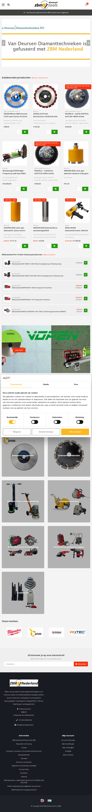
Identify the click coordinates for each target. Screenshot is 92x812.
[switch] (34, 422)
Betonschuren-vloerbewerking (13, 481)
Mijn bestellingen (68, 744)
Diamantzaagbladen (9, 435)
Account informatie (68, 740)
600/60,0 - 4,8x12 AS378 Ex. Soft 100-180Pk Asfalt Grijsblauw (77, 116)
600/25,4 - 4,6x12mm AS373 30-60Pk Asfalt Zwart (44, 173)
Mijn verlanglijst (68, 747)
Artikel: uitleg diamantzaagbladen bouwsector (24, 786)
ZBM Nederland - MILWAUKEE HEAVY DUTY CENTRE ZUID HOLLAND (24, 781)
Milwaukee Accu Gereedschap (13, 527)
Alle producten (68, 755)
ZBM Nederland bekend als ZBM (24, 740)
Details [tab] (46, 384)
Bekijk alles (49, 255)
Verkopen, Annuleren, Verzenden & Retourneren (24, 751)
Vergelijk (68, 751)
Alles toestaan (75, 432)
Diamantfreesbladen (55, 435)
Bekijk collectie (39, 78)
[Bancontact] (50, 800)
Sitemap (24, 777)
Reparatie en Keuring (24, 744)
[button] (3, 43)
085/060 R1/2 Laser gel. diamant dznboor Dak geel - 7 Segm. (76, 173)
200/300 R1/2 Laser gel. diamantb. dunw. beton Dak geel (14, 231)
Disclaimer (24, 773)
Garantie (24, 758)
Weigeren (17, 432)
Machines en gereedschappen (59, 527)
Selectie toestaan (46, 432)
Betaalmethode (24, 755)
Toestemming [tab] (16, 384)
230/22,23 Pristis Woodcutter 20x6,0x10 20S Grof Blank (45, 116)
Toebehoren (6, 573)
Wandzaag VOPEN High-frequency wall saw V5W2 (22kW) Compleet (14, 173)
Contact (24, 747)
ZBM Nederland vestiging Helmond (24, 790)
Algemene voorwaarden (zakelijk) (24, 766)
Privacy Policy (24, 769)
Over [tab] (76, 384)
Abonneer (82, 664)
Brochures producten (24, 762)
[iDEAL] (42, 800)
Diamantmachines (54, 481)
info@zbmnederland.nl (25, 725)
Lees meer (19, 350)
